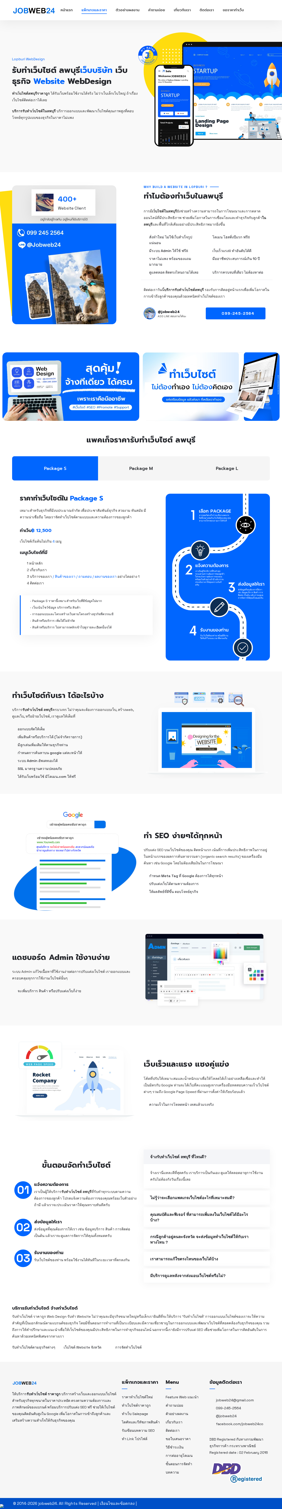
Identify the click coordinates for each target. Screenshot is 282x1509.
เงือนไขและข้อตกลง (117, 1503)
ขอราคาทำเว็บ (233, 10)
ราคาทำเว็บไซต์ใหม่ (137, 1397)
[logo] (24, 1382)
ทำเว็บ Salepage (135, 1413)
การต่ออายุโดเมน (179, 1455)
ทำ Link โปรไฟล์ (134, 1439)
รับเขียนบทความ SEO (138, 1430)
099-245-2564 (228, 1408)
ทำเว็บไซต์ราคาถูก (136, 1405)
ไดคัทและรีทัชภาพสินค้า (141, 1422)
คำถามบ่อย (156, 10)
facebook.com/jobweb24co (239, 1424)
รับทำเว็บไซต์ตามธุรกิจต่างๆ (33, 1347)
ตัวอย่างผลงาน (127, 10)
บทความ (172, 1472)
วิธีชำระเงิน (175, 1447)
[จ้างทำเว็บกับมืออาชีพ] (34, 9)
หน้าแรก (67, 10)
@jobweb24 (226, 1416)
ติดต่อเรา (207, 10)
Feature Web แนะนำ (182, 1397)
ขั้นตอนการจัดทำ (179, 1464)
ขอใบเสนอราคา (178, 1439)
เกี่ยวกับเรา (182, 10)
